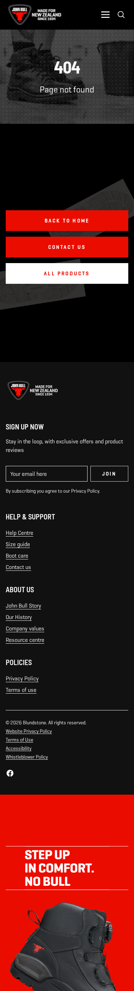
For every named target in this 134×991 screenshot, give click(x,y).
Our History (19, 617)
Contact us (18, 567)
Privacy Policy (22, 678)
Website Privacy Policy (29, 731)
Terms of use (21, 690)
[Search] (121, 14)
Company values (25, 628)
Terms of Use (19, 739)
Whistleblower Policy (27, 757)
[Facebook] (10, 773)
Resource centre (25, 640)
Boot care (17, 555)
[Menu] (105, 14)
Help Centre (19, 533)
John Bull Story (23, 605)
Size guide (18, 544)
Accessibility (18, 748)
